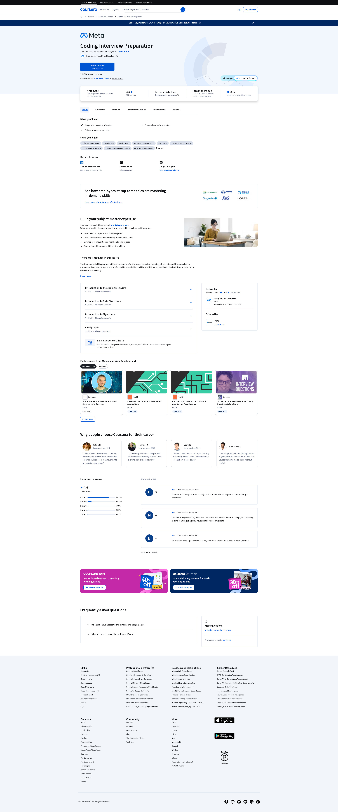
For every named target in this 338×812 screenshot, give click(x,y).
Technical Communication (144, 143)
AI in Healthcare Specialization (183, 683)
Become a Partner (88, 770)
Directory (175, 754)
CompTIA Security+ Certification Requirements (235, 683)
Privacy (174, 734)
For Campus (85, 766)
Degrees (84, 754)
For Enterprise (86, 758)
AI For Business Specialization (183, 675)
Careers (84, 734)
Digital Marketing (87, 687)
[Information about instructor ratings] (221, 292)
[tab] (88, 366)
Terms (174, 730)
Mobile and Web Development (130, 16)
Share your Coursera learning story (231, 706)
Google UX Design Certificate (137, 691)
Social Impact (86, 774)
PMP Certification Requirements (229, 699)
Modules (116, 109)
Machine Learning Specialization (184, 699)
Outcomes (100, 109)
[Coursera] (88, 10)
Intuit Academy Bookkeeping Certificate (142, 706)
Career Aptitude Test (225, 671)
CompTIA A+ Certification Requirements (232, 679)
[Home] (81, 16)
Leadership (85, 730)
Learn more (117, 78)
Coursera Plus (86, 742)
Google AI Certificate (134, 671)
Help (173, 738)
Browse (91, 16)
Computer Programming (91, 148)
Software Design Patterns (182, 143)
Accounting (85, 671)
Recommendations (137, 109)
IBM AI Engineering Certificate (137, 695)
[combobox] (149, 9)
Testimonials (159, 109)
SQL (82, 706)
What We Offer (86, 726)
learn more (227, 640)
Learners (129, 722)
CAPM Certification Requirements (230, 675)
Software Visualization (90, 143)
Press (174, 722)
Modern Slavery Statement (182, 762)
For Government (87, 762)
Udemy (83, 781)
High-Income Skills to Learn (227, 691)
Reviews (176, 109)
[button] (115, 9)
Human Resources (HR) (90, 691)
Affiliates (175, 758)
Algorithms (162, 143)
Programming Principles (143, 148)
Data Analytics (86, 683)
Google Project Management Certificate (142, 687)
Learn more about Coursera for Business (103, 202)
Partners (129, 726)
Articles (175, 750)
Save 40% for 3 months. (190, 22)
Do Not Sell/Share (179, 766)
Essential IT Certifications (227, 687)
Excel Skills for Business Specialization (187, 691)
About (85, 109)
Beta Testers (131, 730)
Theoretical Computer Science (117, 148)
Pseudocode (109, 143)
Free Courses (86, 777)
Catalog (84, 738)
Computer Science (105, 16)
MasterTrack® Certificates (91, 750)
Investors (175, 726)
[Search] (182, 9)
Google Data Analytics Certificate (139, 679)
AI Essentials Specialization (182, 671)
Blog (128, 734)
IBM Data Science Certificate (137, 703)
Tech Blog (130, 742)
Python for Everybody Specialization (186, 706)
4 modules (92, 91)
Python (83, 703)
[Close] (253, 22)
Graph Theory (123, 143)
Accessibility (177, 742)
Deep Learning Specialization (183, 687)
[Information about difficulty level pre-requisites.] (178, 94)
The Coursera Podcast (135, 738)
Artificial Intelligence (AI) (90, 675)
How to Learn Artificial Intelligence (230, 695)
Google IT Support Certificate (138, 683)
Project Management (89, 699)
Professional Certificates (91, 746)
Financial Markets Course (181, 695)
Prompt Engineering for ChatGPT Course (188, 703)
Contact (175, 746)
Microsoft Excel (87, 695)
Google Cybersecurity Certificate (139, 675)
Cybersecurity (86, 679)
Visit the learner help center (218, 630)
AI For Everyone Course (181, 679)
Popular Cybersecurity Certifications (231, 703)
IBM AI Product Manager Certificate (140, 699)
